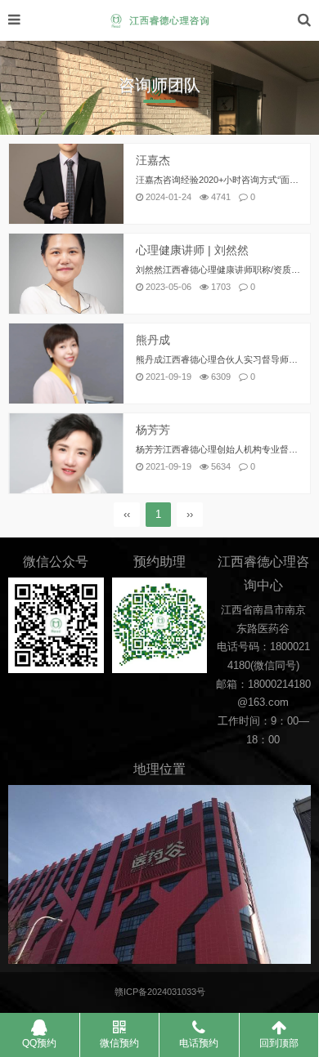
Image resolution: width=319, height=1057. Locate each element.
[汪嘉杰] (66, 185)
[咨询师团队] (159, 20)
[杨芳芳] (66, 454)
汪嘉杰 (153, 160)
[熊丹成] (66, 364)
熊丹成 (153, 339)
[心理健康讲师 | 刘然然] (66, 275)
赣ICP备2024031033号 (160, 992)
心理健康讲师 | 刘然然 (192, 249)
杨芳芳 (153, 429)
